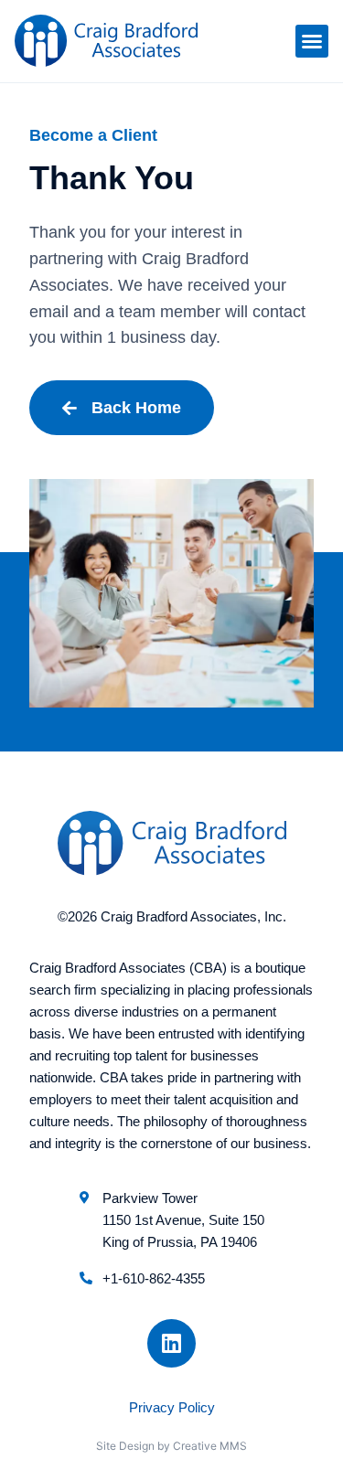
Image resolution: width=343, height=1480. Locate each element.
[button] (311, 41)
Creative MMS (210, 1446)
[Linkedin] (171, 1343)
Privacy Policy (172, 1407)
